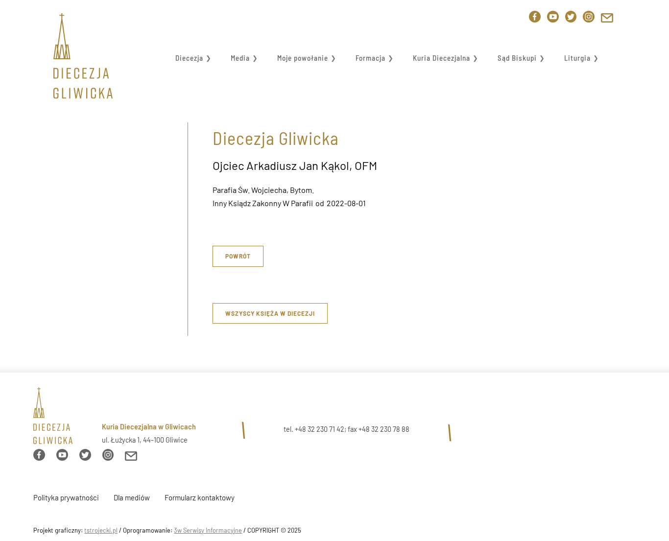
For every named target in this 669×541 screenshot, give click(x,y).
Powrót (238, 256)
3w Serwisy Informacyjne (208, 530)
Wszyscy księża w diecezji (270, 313)
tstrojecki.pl (101, 530)
